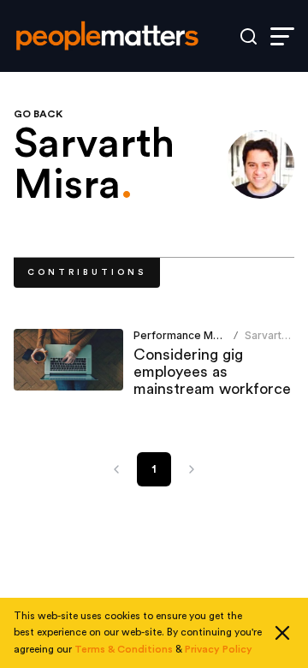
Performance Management (201, 335)
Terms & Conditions (123, 649)
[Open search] (248, 36)
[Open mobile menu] (282, 36)
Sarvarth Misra (266, 342)
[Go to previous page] (116, 469)
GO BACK (38, 114)
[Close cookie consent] (282, 633)
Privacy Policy (218, 649)
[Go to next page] (192, 469)
